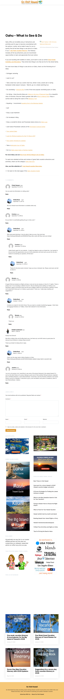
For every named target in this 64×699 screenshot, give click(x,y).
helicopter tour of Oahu (18, 145)
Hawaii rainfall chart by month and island (45, 514)
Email (26, 419)
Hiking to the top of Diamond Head (38, 94)
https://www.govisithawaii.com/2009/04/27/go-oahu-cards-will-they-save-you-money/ (29, 236)
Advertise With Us (25, 694)
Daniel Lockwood (17, 329)
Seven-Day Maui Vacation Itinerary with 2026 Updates (17, 670)
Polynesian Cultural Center (37, 126)
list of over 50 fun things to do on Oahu (32, 154)
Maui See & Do (11, 650)
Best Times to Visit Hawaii (41, 481)
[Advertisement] (32, 19)
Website (45, 419)
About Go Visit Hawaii (38, 694)
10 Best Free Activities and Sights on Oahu (46, 527)
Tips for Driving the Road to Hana (43, 531)
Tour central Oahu (11, 131)
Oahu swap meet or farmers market (21, 150)
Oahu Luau (44, 122)
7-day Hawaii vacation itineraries (32, 166)
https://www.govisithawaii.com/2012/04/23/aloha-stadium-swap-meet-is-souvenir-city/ (29, 359)
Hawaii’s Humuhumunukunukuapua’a (44, 522)
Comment (8, 399)
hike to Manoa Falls (43, 96)
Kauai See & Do (40, 617)
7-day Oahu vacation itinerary (18, 50)
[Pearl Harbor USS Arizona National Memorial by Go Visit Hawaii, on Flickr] (49, 43)
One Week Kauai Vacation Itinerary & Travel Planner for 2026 (45, 637)
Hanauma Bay (20, 89)
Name (7, 419)
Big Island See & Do (19, 617)
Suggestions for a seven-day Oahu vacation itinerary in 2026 (46, 671)
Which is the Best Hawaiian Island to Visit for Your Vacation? (45, 498)
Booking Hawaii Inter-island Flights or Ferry (46, 518)
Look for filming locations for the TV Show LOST (20, 136)
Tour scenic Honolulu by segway (16, 140)
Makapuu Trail (32, 98)
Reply (6, 194)
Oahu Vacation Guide (33, 171)
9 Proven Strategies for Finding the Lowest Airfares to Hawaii (46, 492)
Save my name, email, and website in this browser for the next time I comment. (26, 427)
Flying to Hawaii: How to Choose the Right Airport (45, 504)
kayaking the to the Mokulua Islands (32, 103)
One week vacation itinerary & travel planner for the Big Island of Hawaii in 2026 (17, 637)
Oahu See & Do (30, 161)
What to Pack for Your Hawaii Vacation (45, 509)
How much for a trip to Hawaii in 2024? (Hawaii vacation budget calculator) (45, 486)
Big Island (10, 617)
